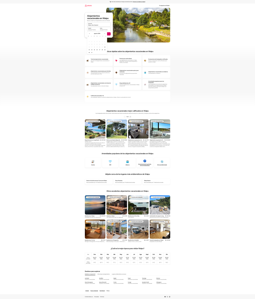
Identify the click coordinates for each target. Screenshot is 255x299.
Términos (102, 296)
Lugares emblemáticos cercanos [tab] (119, 274)
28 (102, 49)
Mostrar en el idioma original (139, 1)
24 (91, 49)
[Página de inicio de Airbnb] (88, 5)
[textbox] (93, 30)
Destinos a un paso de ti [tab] (90, 274)
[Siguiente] (130, 117)
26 (97, 49)
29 (104, 49)
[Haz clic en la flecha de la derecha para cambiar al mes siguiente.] (104, 33)
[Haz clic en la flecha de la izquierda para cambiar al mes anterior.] (89, 33)
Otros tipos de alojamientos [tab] (103, 274)
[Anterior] (125, 117)
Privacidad (96, 296)
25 (94, 49)
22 (104, 47)
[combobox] (99, 25)
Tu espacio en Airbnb (164, 5)
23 (89, 49)
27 (99, 49)
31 (91, 52)
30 (89, 52)
